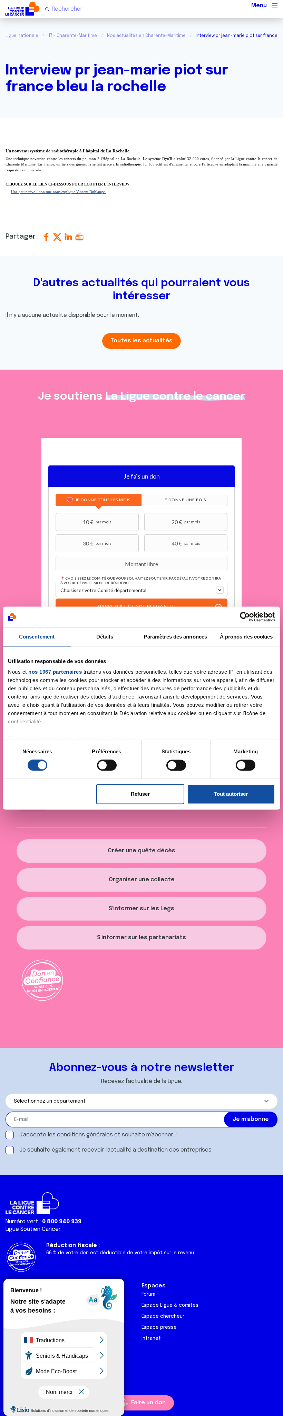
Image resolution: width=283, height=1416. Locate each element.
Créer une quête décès (141, 851)
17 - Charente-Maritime (72, 36)
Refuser (140, 794)
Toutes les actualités (141, 341)
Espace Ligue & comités (170, 1305)
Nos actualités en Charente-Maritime (146, 36)
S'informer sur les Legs (141, 909)
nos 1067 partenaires (55, 672)
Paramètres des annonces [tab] (175, 637)
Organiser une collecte (142, 880)
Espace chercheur (163, 1316)
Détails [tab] (104, 637)
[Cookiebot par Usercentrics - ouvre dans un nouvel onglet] (245, 617)
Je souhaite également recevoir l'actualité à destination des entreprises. (116, 1150)
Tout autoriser (231, 794)
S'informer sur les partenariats (141, 938)
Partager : (23, 236)
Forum (148, 1294)
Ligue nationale (22, 36)
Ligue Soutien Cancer (33, 1229)
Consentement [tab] (37, 637)
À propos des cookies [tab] (246, 637)
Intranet (151, 1338)
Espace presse (159, 1327)
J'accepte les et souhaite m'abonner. (96, 1135)
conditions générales (85, 1135)
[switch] (107, 765)
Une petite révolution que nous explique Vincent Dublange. (58, 192)
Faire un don (148, 1403)
